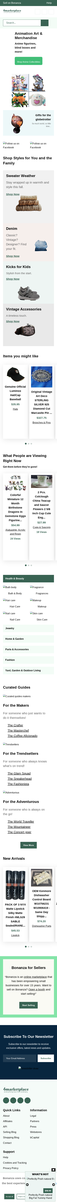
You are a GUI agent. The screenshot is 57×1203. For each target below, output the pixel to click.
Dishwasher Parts (41, 926)
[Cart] (37, 11)
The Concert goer (19, 832)
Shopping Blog (11, 1137)
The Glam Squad (19, 773)
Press (33, 1126)
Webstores (36, 1132)
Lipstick (15, 935)
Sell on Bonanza (12, 3)
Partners (34, 1121)
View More (28, 845)
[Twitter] (13, 1100)
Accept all (9, 1196)
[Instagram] (27, 1100)
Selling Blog (9, 1132)
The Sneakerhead (20, 778)
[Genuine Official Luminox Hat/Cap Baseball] (15, 402)
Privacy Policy (10, 1168)
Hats (15, 409)
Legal (33, 1116)
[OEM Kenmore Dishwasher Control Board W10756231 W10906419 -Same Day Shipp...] (41, 904)
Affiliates (7, 1121)
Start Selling (28, 1005)
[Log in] (44, 11)
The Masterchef (18, 730)
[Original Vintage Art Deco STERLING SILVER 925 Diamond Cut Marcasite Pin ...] (41, 402)
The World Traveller (21, 821)
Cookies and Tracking (15, 1162)
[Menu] (51, 11)
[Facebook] (6, 1100)
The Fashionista (18, 784)
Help (49, 3)
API (5, 1126)
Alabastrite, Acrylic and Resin (15, 532)
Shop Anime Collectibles (28, 62)
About (6, 1116)
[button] (26, 443)
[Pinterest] (20, 1100)
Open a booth (36, 989)
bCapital (34, 1137)
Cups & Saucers (41, 527)
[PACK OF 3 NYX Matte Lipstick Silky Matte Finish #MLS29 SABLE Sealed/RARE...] (15, 904)
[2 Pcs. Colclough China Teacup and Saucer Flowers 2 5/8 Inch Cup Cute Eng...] (41, 516)
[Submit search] (44, 23)
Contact (7, 1143)
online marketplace (35, 976)
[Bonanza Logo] (12, 11)
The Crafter (15, 725)
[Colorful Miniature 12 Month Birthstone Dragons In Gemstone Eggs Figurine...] (15, 516)
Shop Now (12, 194)
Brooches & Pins (42, 422)
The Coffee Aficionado (22, 735)
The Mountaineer (19, 826)
